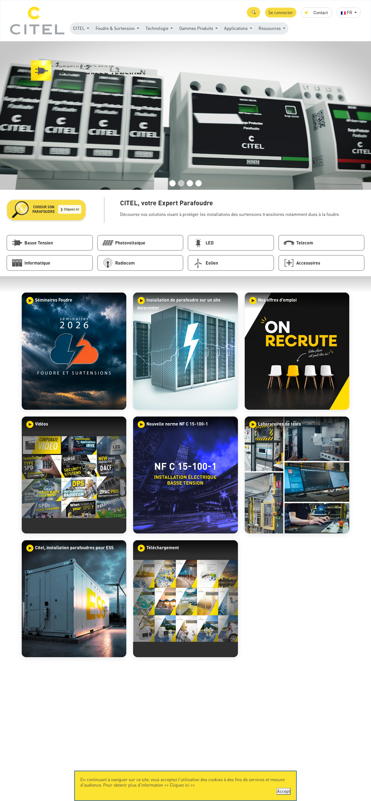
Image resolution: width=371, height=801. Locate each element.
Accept (283, 791)
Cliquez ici (179, 785)
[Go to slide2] (181, 183)
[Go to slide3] (190, 183)
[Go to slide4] (198, 183)
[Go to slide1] (172, 183)
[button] (253, 12)
